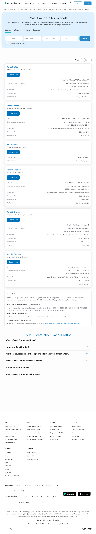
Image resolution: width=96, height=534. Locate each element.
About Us (7, 453)
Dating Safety (54, 439)
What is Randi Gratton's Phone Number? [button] (24, 361)
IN (19, 502)
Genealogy (76, 436)
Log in (78, 3)
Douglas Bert (59, 323)
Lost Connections (78, 430)
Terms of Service (61, 516)
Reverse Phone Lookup (12, 430)
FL (44, 497)
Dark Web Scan (55, 430)
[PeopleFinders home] (13, 3)
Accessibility (8, 529)
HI (50, 497)
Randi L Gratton (13, 212)
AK (19, 497)
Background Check (33, 430)
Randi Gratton (13, 67)
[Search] (70, 3)
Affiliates (7, 466)
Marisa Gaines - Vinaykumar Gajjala (42, 9)
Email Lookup (9, 436)
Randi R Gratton (14, 254)
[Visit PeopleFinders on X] (83, 529)
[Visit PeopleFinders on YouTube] (90, 529)
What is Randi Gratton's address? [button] (21, 340)
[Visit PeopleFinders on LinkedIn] (85, 529)
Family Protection (56, 436)
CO (35, 497)
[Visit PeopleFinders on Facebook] (88, 529)
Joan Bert (77, 323)
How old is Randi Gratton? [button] (17, 347)
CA (32, 497)
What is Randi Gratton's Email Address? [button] (23, 374)
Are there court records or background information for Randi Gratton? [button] (37, 354)
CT (38, 497)
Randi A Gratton (14, 170)
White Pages (76, 426)
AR (26, 497)
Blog (6, 462)
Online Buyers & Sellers (35, 436)
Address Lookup (10, 433)
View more (25, 502)
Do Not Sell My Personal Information (48, 520)
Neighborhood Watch (57, 433)
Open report (13, 75)
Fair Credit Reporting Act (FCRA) (49, 514)
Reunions (75, 433)
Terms (6, 469)
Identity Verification (34, 433)
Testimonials (8, 459)
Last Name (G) (22, 9)
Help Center (31, 453)
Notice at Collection (11, 476)
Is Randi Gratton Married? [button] (17, 367)
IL (58, 497)
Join (87, 3)
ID (56, 497)
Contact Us (31, 456)
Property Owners (78, 439)
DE (42, 497)
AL (22, 497)
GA (48, 497)
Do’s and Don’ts (32, 459)
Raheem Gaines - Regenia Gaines (69, 9)
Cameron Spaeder (48, 323)
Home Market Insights (35, 439)
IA (53, 497)
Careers (7, 456)
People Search (9, 9)
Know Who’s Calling (34, 426)
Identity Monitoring (56, 426)
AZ (29, 497)
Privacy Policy (9, 472)
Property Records (10, 439)
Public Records (9, 443)
